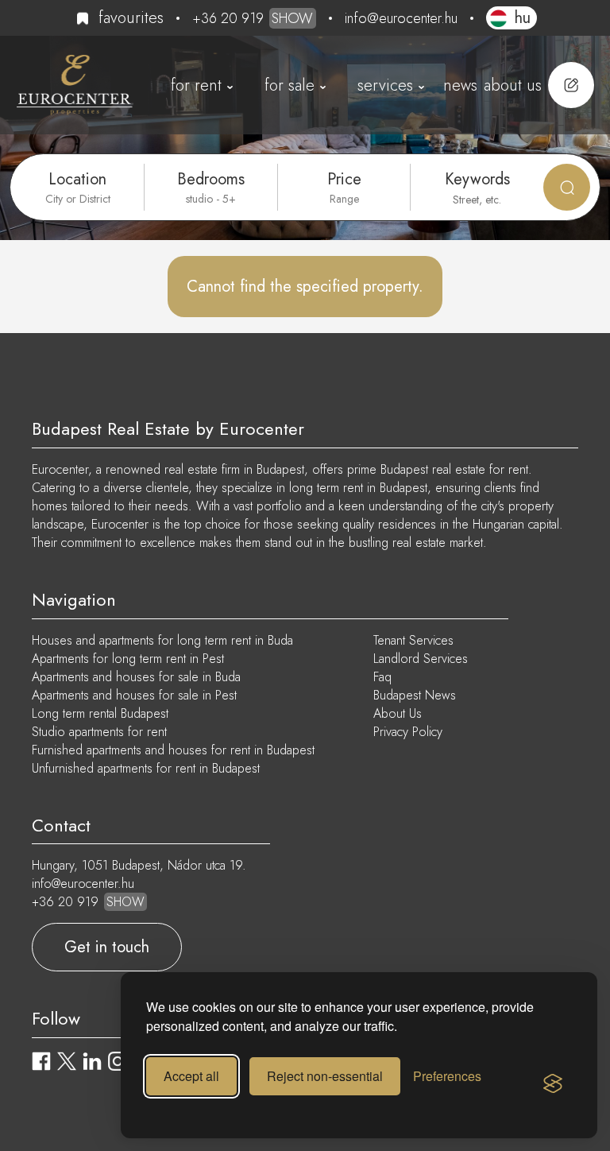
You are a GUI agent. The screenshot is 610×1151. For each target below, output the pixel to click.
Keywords (477, 179)
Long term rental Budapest (100, 713)
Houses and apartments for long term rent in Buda (162, 640)
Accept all (191, 1076)
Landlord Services (420, 658)
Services (385, 85)
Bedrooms (211, 179)
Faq (382, 677)
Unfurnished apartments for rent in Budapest (146, 768)
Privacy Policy (407, 732)
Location (77, 179)
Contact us (571, 85)
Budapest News (414, 695)
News (460, 85)
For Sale (289, 85)
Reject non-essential (325, 1076)
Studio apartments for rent (99, 732)
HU (523, 17)
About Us (513, 85)
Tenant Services (413, 640)
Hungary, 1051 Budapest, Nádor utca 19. (139, 865)
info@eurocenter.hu (401, 18)
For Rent (196, 85)
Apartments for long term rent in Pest (128, 658)
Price (344, 179)
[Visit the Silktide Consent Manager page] (553, 1084)
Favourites (131, 17)
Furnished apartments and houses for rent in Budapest (173, 750)
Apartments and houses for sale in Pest (134, 695)
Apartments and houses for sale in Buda (136, 677)
